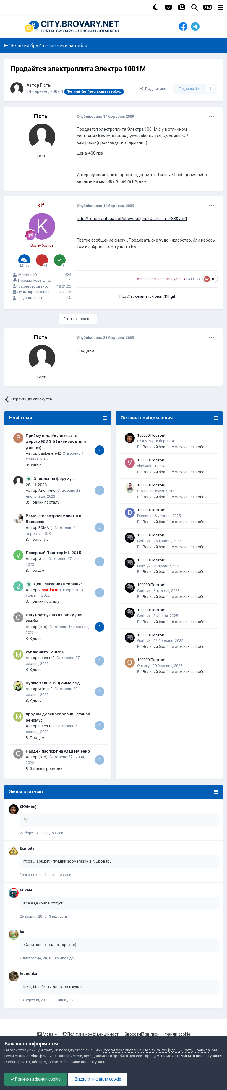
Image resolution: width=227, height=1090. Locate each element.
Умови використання (122, 1050)
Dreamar (144, 516)
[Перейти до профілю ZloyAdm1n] (18, 586)
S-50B (142, 491)
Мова (48, 1034)
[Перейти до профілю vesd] (18, 555)
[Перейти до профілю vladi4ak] (130, 463)
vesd (42, 558)
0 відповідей (52, 833)
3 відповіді (58, 916)
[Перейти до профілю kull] (14, 935)
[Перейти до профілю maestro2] (18, 655)
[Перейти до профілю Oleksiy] (130, 663)
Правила (202, 1050)
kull (23, 932)
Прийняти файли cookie (37, 1079)
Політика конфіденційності (93, 1034)
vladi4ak (144, 466)
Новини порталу (44, 502)
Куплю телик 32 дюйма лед (53, 683)
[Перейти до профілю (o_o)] (18, 617)
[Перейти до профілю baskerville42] (18, 438)
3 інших (194, 279)
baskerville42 (49, 453)
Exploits (27, 848)
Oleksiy (143, 665)
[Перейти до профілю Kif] (42, 226)
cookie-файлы (39, 1056)
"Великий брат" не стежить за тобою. (175, 447)
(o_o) (43, 627)
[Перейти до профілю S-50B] (130, 488)
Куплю (36, 465)
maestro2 (46, 657)
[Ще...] (211, 116)
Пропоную (39, 539)
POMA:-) (45, 527)
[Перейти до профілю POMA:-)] (18, 518)
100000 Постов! (151, 435)
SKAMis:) (145, 441)
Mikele (26, 890)
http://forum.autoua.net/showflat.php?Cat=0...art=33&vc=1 (132, 218)
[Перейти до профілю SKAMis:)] (130, 438)
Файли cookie (177, 1034)
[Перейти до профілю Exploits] (14, 851)
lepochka (28, 973)
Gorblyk (143, 541)
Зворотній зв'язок (142, 1034)
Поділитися (154, 88)
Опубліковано (105, 116)
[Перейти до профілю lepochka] (14, 976)
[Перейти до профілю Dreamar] (130, 513)
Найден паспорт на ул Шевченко (58, 751)
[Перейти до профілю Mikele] (14, 893)
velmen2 (45, 688)
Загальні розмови (46, 768)
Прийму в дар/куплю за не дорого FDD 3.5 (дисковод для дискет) (56, 441)
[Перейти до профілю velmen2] (18, 686)
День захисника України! (57, 583)
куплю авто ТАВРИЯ (45, 652)
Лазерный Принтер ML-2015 (53, 552)
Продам (37, 570)
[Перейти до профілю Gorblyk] (130, 538)
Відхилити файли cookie (97, 1079)
